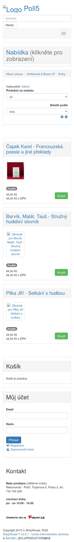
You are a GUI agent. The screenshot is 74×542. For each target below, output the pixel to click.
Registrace (17, 445)
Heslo (10, 424)
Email (9, 409)
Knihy (61, 74)
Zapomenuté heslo (22, 449)
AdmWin (11, 538)
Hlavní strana (14, 74)
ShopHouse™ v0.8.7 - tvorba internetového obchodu (36, 534)
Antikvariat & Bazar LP (41, 74)
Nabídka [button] (34, 55)
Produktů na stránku (20, 90)
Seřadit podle (59, 105)
